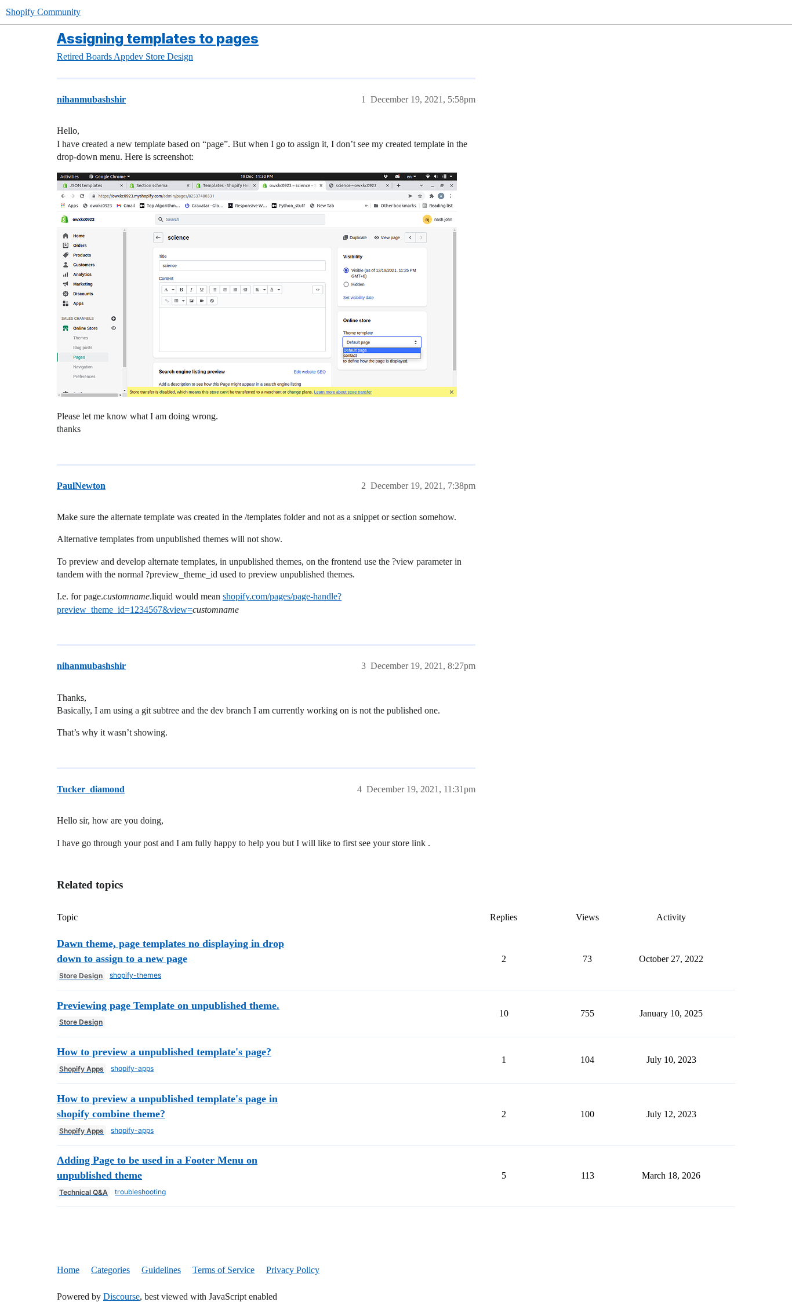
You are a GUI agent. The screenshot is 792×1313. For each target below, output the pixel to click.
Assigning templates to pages (158, 38)
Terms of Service (223, 1270)
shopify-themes (135, 975)
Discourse (121, 1296)
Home (68, 1270)
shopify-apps (132, 1068)
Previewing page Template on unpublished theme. (168, 1005)
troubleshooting (140, 1191)
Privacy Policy (292, 1270)
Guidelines (161, 1270)
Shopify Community (43, 12)
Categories (110, 1270)
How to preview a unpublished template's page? (164, 1052)
